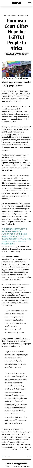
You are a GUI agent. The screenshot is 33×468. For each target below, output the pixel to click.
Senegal (25, 53)
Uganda (19, 53)
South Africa (22, 55)
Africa (6, 53)
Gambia (12, 53)
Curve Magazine (16, 463)
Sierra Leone (11, 55)
